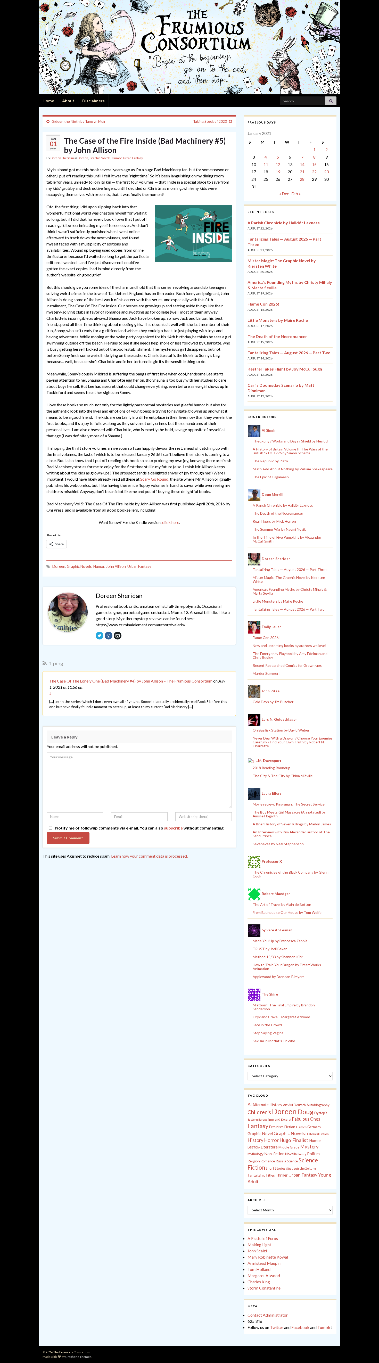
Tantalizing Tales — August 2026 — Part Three (290, 569)
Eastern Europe (258, 1119)
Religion (254, 1161)
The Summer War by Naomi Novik (279, 529)
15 (314, 164)
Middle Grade (288, 1147)
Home (48, 100)
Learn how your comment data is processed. (149, 855)
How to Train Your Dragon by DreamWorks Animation (287, 967)
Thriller (282, 1175)
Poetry (302, 1154)
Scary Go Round (154, 479)
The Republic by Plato (270, 461)
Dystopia (320, 1113)
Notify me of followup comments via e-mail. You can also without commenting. (139, 827)
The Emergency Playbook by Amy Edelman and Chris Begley (290, 655)
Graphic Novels (100, 158)
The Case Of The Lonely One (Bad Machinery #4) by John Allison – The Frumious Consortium (130, 680)
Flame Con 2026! (263, 303)
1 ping (55, 663)
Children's (259, 1112)
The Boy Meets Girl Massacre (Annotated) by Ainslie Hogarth (289, 814)
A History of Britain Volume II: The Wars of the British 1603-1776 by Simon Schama (290, 451)
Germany (314, 1127)
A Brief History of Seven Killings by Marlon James (292, 824)
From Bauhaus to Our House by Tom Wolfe (287, 912)
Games (301, 1127)
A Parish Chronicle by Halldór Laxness (284, 222)
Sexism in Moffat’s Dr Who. (274, 1041)
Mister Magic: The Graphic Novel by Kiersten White (289, 579)
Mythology (255, 1154)
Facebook (300, 1327)
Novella (291, 1154)
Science (292, 1161)
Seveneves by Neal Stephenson (278, 844)
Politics (313, 1153)
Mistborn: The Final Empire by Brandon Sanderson (284, 1007)
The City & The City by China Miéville (283, 776)
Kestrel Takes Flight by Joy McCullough (285, 368)
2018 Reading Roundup (271, 768)
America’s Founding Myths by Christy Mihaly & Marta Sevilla (290, 591)
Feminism (276, 1127)
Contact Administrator (268, 1314)
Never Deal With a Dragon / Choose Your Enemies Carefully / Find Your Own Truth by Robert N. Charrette (293, 742)
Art (285, 1105)
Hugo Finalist (293, 1140)
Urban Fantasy (133, 158)
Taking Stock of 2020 (210, 121)
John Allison (116, 566)
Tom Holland (259, 1269)
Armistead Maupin (264, 1263)
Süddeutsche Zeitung (301, 1168)
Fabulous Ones (306, 1119)
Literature (269, 1147)
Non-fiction (274, 1153)
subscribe (173, 827)
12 (278, 164)
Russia (281, 1161)
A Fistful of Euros (263, 1238)
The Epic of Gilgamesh (271, 477)
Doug (306, 1111)
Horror (271, 1140)
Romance (268, 1161)
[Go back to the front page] (189, 47)
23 (326, 171)
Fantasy (258, 1125)
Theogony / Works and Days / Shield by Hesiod (290, 441)
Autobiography (318, 1105)
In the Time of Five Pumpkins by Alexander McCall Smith (287, 539)
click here (170, 522)
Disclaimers (93, 100)
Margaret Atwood (264, 1275)
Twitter (276, 1327)
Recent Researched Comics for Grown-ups (287, 665)
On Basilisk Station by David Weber (281, 730)
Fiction (289, 1127)
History (255, 1140)
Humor (117, 158)
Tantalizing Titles (261, 1175)
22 (314, 171)
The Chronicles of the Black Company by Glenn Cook (290, 874)
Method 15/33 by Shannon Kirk (278, 957)
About (68, 100)
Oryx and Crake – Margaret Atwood (281, 1017)
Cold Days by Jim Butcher (273, 702)
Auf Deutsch (297, 1105)
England (274, 1119)
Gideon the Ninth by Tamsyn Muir (78, 121)
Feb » (296, 193)
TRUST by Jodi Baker (270, 949)
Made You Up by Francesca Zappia (280, 941)
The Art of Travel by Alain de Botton (282, 904)
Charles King (259, 1281)
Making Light (259, 1244)
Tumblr (324, 1327)
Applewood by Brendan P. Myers (278, 976)
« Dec (284, 193)
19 (278, 171)
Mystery (309, 1146)
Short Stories (275, 1168)
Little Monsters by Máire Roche (278, 320)
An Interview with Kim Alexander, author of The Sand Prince (291, 834)
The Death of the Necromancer (277, 336)
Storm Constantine (264, 1287)
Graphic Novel (260, 1133)
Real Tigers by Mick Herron (274, 521)
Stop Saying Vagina (268, 1033)
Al (250, 1104)
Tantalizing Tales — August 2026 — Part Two (289, 352)
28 (302, 179)
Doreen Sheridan (62, 158)
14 (302, 164)
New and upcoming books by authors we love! (289, 645)
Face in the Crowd (267, 1025)
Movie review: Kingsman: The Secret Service (289, 804)
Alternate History (267, 1104)
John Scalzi (257, 1250)
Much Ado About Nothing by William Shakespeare (293, 469)
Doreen (83, 158)
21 (302, 171)
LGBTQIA (254, 1147)
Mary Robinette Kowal (268, 1256)
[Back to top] (367, 1351)
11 (265, 164)
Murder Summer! (266, 673)
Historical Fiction (317, 1134)
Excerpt (286, 1119)
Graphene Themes (78, 1357)
